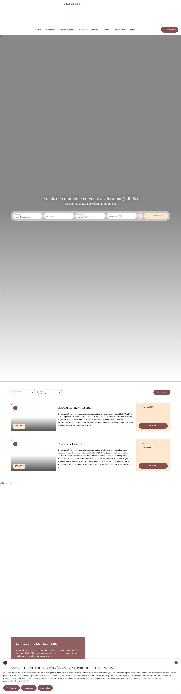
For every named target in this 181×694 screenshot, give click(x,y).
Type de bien (18, 214)
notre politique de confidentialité (15, 681)
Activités (49, 216)
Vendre (106, 30)
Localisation (81, 214)
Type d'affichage (17, 391)
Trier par (42, 391)
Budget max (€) (115, 216)
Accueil (38, 30)
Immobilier (49, 30)
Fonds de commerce (66, 30)
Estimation (95, 30)
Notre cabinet (119, 30)
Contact (132, 30)
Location (83, 30)
